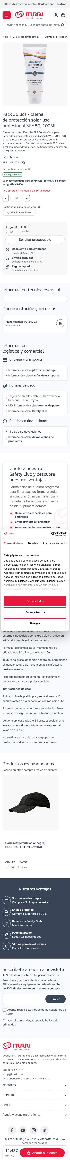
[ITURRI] (29, 15)
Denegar (35, 623)
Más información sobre (33, 405)
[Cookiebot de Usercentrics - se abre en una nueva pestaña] (51, 534)
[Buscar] (63, 25)
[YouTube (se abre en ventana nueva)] (23, 1130)
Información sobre (32, 370)
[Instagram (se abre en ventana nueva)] (34, 1130)
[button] (35, 74)
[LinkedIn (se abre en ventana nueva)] (44, 1130)
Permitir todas (35, 601)
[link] (56, 15)
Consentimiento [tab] (13, 543)
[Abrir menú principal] (7, 15)
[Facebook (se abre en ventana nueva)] (12, 1130)
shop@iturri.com (13, 1074)
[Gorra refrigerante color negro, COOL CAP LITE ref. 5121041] (31, 804)
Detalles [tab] (33, 543)
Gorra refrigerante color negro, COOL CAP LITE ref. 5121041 (25, 845)
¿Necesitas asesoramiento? (35, 4)
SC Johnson (10, 157)
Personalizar (33, 612)
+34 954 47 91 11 (13, 1069)
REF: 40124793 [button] (12, 162)
